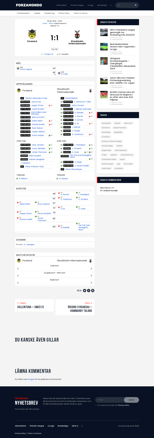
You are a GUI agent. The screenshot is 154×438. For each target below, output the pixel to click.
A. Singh (78, 162)
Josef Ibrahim (38, 109)
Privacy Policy (123, 405)
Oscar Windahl (38, 148)
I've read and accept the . (113, 405)
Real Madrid (128, 164)
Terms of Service (34, 433)
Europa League (107, 146)
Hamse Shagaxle (36, 159)
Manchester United (109, 159)
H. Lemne (79, 120)
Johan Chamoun (39, 152)
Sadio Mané (106, 168)
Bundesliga (106, 132)
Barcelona (106, 128)
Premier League (107, 164)
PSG (118, 164)
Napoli (122, 159)
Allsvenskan (106, 123)
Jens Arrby (36, 101)
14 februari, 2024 (116, 38)
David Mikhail (71, 98)
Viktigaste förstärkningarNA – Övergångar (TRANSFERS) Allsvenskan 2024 (123, 63)
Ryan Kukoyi (37, 128)
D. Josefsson (77, 134)
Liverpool (113, 155)
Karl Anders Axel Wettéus (38, 113)
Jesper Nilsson (38, 131)
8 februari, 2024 (116, 52)
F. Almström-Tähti (82, 101)
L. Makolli (76, 127)
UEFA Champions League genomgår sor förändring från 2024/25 (122, 32)
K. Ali (77, 123)
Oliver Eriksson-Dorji (34, 166)
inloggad (31, 379)
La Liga (104, 155)
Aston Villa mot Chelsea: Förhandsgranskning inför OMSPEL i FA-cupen (122, 80)
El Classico (106, 137)
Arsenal (117, 123)
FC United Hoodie (109, 190)
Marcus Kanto (38, 117)
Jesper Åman (37, 105)
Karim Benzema (120, 150)
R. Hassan (63, 178)
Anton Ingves (26, 69)
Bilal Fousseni (35, 155)
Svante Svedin (38, 124)
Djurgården (118, 132)
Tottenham (119, 168)
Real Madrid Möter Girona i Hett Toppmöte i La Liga (122, 47)
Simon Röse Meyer (74, 169)
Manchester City (127, 155)
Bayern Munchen (120, 128)
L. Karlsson (25, 163)
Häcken (119, 146)
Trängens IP (48, 54)
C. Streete (76, 148)
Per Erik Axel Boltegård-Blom (81, 156)
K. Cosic (64, 74)
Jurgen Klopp (106, 150)
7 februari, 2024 (116, 86)
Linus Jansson (38, 145)
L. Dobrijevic (80, 145)
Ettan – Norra (48, 23)
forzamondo (117, 39)
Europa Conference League (112, 141)
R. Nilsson (23, 178)
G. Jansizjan (29, 244)
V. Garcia (79, 116)
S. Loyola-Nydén (82, 165)
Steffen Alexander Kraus (36, 98)
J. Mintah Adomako (82, 109)
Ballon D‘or (128, 123)
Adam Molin (37, 120)
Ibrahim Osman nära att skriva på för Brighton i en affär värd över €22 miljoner (122, 96)
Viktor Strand (77, 105)
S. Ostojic (76, 130)
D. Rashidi (79, 112)
